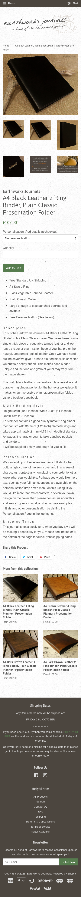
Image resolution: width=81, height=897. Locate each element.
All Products (41, 796)
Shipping (40, 816)
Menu (11, 3)
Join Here (68, 862)
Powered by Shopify (64, 873)
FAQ (40, 811)
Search (40, 801)
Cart (75, 3)
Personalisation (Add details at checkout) (30, 231)
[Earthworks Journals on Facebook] (36, 776)
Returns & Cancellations (40, 821)
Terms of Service (40, 826)
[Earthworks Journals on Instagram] (45, 776)
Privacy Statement (40, 831)
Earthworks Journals (39, 873)
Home (6, 45)
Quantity (8, 248)
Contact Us (40, 806)
